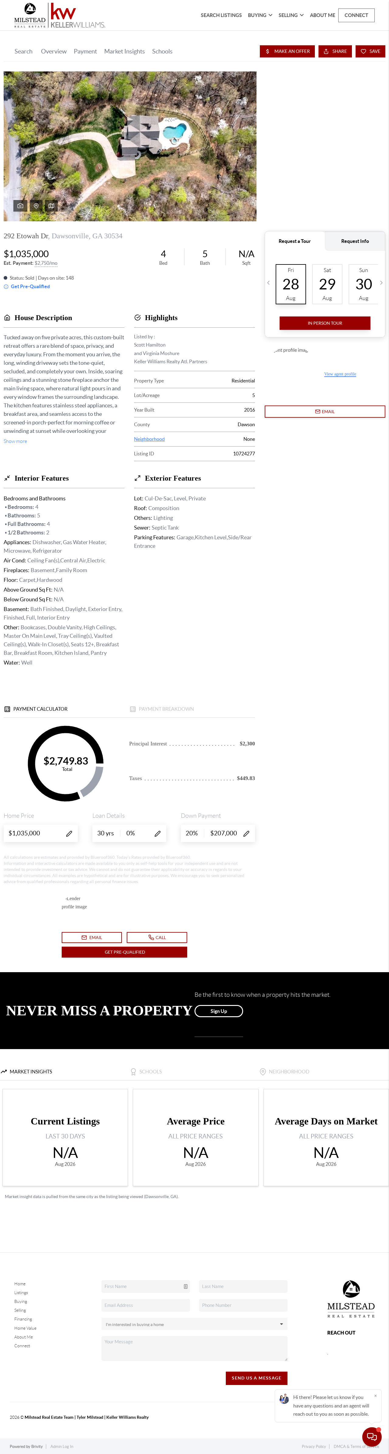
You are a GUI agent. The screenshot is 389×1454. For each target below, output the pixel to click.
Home (20, 1283)
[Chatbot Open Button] (372, 1437)
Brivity (37, 1446)
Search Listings (221, 15)
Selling (20, 1310)
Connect (356, 15)
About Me (322, 15)
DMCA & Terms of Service (356, 1446)
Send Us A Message (256, 1378)
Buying (20, 1301)
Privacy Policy (314, 1446)
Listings (21, 1292)
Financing (23, 1319)
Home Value (25, 1328)
